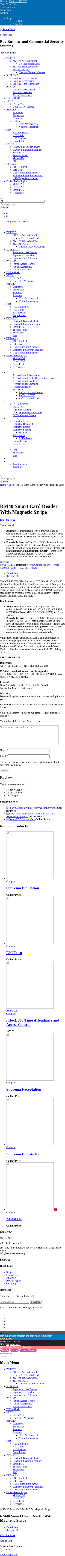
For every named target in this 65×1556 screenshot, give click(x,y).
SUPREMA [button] (12, 75)
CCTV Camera (20, 404)
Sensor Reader (20, 441)
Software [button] (17, 121)
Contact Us (12, 1275)
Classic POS (19, 187)
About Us (11, 1278)
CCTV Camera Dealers (24, 415)
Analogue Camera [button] (22, 409)
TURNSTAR (13, 98)
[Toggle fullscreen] (7, 1353)
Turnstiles (17, 467)
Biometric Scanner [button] (22, 429)
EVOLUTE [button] (12, 144)
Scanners (17, 118)
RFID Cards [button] (19, 435)
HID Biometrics (21, 132)
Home (3, 484)
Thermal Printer (20, 155)
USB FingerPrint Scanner (25, 172)
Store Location (7, 7)
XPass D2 (14, 1219)
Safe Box (17, 169)
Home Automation (15, 458)
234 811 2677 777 (18, 1)
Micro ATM (18, 158)
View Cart (4, 1350)
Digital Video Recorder (30, 412)
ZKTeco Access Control (31, 392)
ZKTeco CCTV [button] (21, 69)
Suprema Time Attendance (26, 83)
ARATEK (11, 1420)
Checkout (14, 1350)
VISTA (10, 1412)
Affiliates (17, 24)
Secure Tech (6, 34)
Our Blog (11, 469)
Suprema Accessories (23, 81)
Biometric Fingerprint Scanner (28, 175)
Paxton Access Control (24, 89)
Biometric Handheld (23, 424)
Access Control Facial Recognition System (34, 378)
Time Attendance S (28, 124)
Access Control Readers (25, 381)
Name (4, 750)
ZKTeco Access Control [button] (25, 61)
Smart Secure (19, 444)
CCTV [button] (9, 401)
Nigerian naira (13, 1344)
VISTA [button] (10, 101)
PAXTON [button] (11, 86)
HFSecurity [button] (12, 164)
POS (15, 161)
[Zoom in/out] (10, 1353)
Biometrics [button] (11, 418)
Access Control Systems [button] (18, 372)
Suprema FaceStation (23, 1089)
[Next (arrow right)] (4, 1356)
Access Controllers (22, 386)
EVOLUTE (12, 1455)
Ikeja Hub (18, 21)
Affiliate (4, 12)
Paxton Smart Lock (22, 95)
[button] (12, 1010)
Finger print (18, 115)
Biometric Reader (21, 426)
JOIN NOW (6, 1338)
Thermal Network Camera (32, 72)
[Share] (4, 1353)
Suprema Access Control (25, 78)
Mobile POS (19, 184)
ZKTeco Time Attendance (25, 66)
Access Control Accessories (26, 375)
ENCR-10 (14, 953)
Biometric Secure (21, 421)
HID (20, 567)
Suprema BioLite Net (23, 1154)
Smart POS (18, 152)
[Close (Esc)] (1, 1353)
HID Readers (19, 138)
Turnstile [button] (10, 461)
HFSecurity (12, 1475)
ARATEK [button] (11, 109)
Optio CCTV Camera (23, 106)
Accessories (18, 192)
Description (12, 573)
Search (4, 207)
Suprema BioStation (22, 888)
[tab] (35, 573)
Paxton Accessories (22, 92)
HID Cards (18, 135)
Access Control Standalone (26, 383)
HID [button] (8, 129)
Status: (3, 525)
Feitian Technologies (16, 1492)
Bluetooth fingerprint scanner (27, 149)
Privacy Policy (13, 1280)
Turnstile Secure (21, 464)
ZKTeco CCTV (27, 395)
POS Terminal (20, 167)
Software (17, 1432)
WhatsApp (5, 10)
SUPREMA (12, 1386)
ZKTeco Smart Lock (29, 63)
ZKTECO (11, 1369)
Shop (9, 18)
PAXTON (11, 1398)
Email (4, 756)
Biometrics (18, 112)
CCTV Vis (18, 104)
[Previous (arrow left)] (1, 1356)
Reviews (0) (12, 576)
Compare (10, 881)
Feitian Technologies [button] (16, 181)
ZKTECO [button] (11, 58)
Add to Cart (6, 1540)
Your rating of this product (13, 721)
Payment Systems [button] (15, 447)
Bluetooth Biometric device (26, 146)
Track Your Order (9, 4)
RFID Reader (25, 438)
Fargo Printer (19, 141)
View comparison (9, 1554)
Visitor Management (29, 126)
